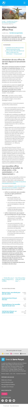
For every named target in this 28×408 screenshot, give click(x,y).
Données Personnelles (21, 373)
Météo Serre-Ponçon (6, 380)
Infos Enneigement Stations (8, 384)
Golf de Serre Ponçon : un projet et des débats (9, 312)
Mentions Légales (5, 373)
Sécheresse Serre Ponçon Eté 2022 (9, 298)
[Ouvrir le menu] (24, 2)
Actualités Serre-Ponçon (12, 21)
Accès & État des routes (7, 382)
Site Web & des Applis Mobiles (8, 22)
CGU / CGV (12, 373)
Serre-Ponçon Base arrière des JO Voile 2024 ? (20, 279)
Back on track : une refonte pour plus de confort (11, 293)
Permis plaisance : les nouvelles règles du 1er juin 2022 (11, 305)
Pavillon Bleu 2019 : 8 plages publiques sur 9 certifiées (8, 279)
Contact (4, 393)
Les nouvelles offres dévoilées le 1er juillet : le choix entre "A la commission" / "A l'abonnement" (15, 52)
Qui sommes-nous (6, 397)
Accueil (3, 21)
